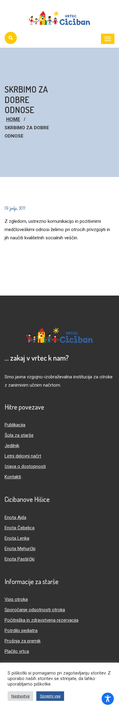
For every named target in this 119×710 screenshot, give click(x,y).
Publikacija (15, 425)
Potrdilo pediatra (21, 630)
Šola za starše (19, 435)
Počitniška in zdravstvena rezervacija (41, 620)
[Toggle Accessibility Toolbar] (107, 698)
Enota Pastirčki (19, 559)
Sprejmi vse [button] (50, 696)
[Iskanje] (11, 38)
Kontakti (13, 477)
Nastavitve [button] (20, 696)
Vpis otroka (16, 599)
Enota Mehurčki (20, 548)
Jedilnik (12, 445)
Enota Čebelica (19, 528)
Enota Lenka (17, 538)
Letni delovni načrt (23, 456)
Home (13, 119)
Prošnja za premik (23, 641)
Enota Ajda (15, 517)
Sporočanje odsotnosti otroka (35, 610)
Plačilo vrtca (17, 651)
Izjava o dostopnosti (25, 466)
